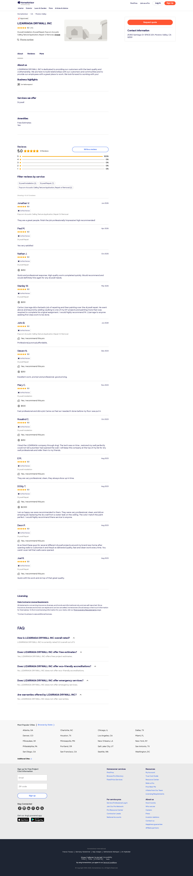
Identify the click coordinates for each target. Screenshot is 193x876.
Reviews (31, 54)
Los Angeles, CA (105, 735)
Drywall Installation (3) (27, 183)
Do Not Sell (98, 858)
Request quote (150, 22)
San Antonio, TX (142, 746)
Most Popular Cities (26, 725)
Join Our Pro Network (115, 806)
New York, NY (141, 741)
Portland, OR (66, 746)
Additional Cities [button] (23, 759)
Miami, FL (139, 735)
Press (148, 814)
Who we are (150, 806)
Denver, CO (28, 735)
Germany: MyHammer (83, 852)
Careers (149, 810)
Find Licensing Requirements (85, 610)
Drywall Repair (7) (47, 183)
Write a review (90, 149)
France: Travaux (68, 852)
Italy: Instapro (96, 852)
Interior (21, 8)
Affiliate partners (152, 828)
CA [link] (32, 14)
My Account (150, 772)
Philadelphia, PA (30, 746)
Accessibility (107, 858)
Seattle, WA (103, 752)
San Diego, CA (29, 752)
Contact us (150, 821)
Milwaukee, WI (29, 741)
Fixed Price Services (114, 780)
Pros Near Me (151, 787)
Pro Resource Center (115, 810)
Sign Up (170, 3)
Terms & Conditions (110, 862)
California (90, 858)
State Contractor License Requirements (32, 602)
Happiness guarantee (154, 824)
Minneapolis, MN (67, 741)
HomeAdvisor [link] (22, 14)
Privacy (83, 858)
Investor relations (152, 817)
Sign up (32, 796)
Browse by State (45, 725)
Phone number (27, 39)
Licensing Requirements (155, 794)
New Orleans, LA (105, 741)
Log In (158, 3)
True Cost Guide (152, 776)
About (20, 54)
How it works (151, 803)
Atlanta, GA (28, 730)
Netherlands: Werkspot (111, 852)
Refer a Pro (150, 783)
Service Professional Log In (117, 803)
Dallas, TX (139, 730)
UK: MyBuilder (126, 852)
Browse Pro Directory (115, 776)
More (51, 8)
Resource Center (152, 780)
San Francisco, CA (68, 752)
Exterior (29, 8)
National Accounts (114, 817)
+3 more (57, 35)
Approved (24, 18)
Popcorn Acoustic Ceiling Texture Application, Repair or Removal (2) (45, 188)
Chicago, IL (103, 730)
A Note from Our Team (154, 790)
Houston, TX (65, 735)
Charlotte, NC (66, 730)
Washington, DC (142, 752)
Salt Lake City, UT (105, 746)
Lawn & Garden (40, 8)
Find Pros (110, 772)
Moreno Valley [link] (41, 14)
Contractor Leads (114, 814)
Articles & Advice (61, 8)
